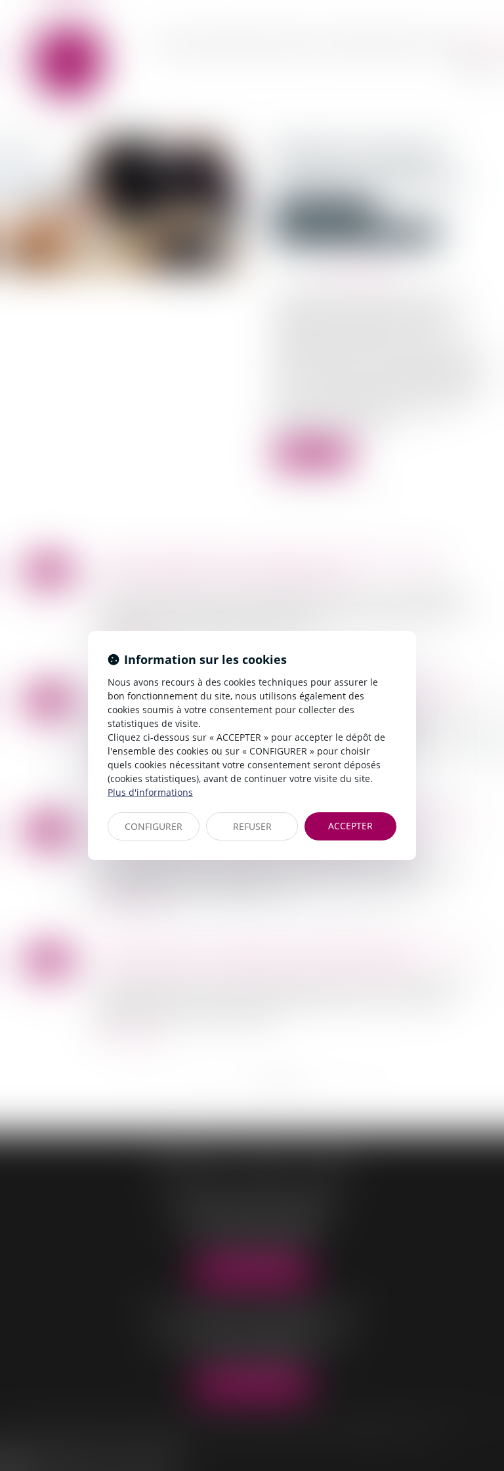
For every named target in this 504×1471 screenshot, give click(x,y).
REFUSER (252, 826)
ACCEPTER (350, 825)
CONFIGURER (153, 826)
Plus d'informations (150, 792)
